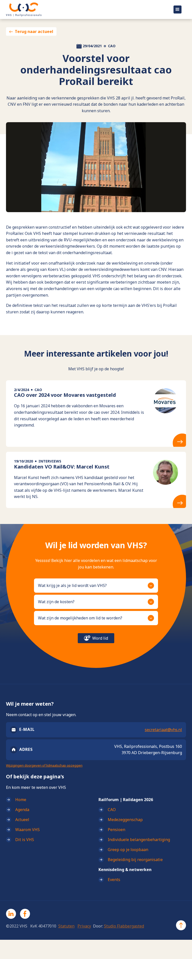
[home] (78, 9)
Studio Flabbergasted (124, 926)
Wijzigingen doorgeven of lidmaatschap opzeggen (44, 765)
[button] (177, 9)
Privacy (84, 926)
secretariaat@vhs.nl (163, 729)
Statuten (66, 926)
